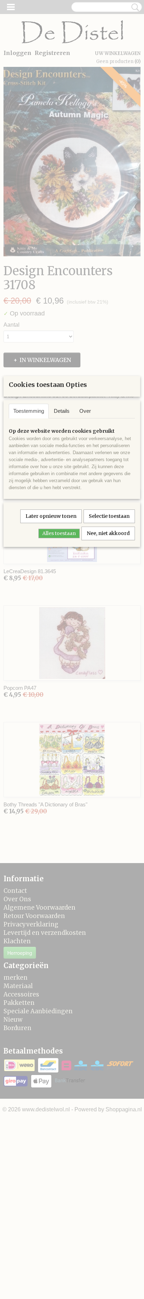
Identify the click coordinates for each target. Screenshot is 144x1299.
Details (62, 411)
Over (85, 411)
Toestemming (28, 411)
